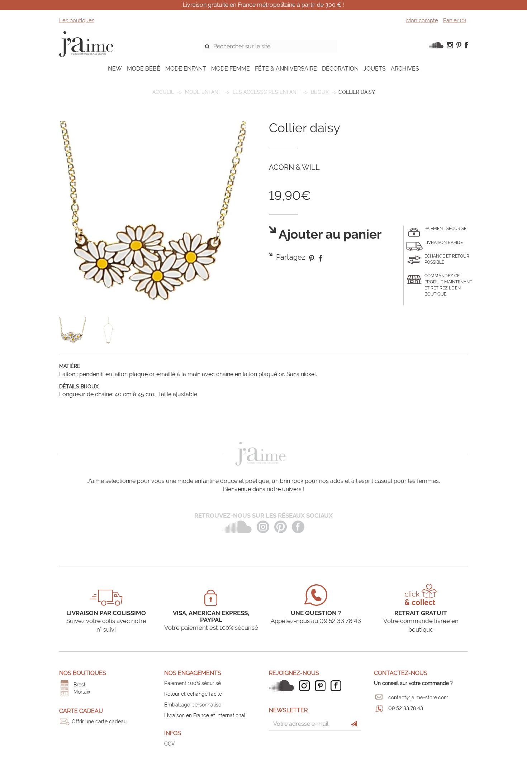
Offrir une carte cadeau (99, 721)
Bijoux (320, 92)
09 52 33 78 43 (405, 708)
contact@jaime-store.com (418, 697)
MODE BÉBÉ (143, 68)
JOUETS (375, 68)
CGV (169, 744)
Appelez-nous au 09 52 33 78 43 (316, 620)
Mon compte (422, 20)
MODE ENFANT (185, 68)
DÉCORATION (340, 68)
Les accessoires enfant (266, 92)
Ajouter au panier (329, 234)
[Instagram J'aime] (306, 685)
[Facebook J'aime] (338, 685)
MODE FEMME (230, 68)
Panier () (454, 20)
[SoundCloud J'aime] (283, 685)
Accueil (163, 92)
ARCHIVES (405, 68)
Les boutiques (76, 20)
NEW (115, 68)
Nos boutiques (82, 673)
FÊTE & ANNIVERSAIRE (286, 68)
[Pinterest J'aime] (322, 685)
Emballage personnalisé (192, 705)
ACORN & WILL (294, 167)
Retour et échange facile (193, 694)
